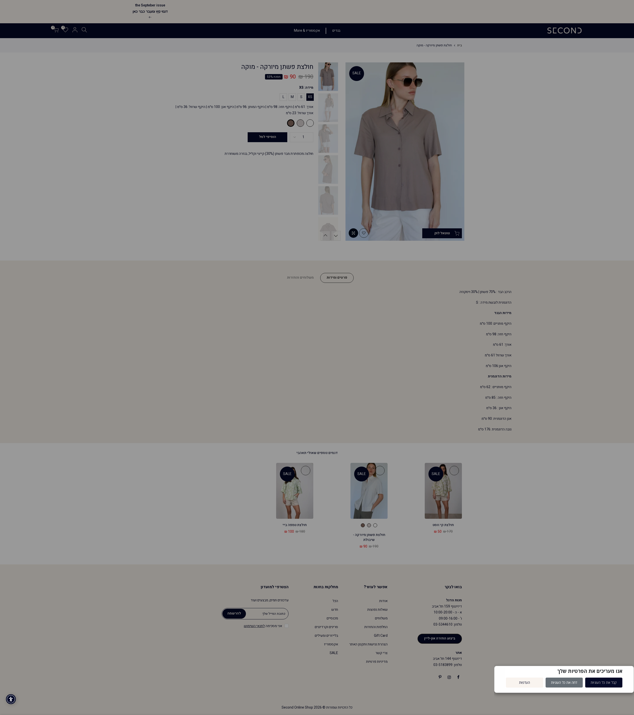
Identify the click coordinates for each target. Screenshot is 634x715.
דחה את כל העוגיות (564, 682)
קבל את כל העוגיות (604, 682)
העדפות (524, 682)
